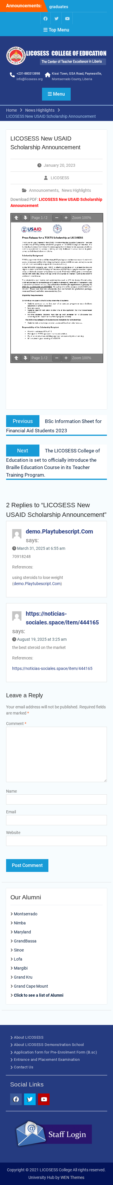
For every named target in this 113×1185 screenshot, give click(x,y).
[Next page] (25, 218)
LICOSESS (60, 177)
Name (11, 791)
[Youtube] (67, 18)
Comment (16, 723)
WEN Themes (72, 1177)
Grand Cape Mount (31, 986)
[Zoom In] (66, 218)
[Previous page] (16, 218)
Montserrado (25, 914)
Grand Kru (23, 977)
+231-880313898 (28, 74)
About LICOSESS (28, 1037)
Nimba (20, 923)
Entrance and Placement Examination (47, 1059)
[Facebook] (45, 18)
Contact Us (23, 1067)
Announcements (44, 190)
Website (13, 832)
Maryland (22, 932)
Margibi (21, 968)
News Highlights (76, 190)
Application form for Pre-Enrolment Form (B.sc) (55, 1052)
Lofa (18, 959)
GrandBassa (25, 941)
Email (11, 812)
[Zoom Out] (56, 218)
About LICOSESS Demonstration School (49, 1044)
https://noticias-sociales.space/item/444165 (52, 668)
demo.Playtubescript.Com (59, 531)
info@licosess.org (30, 79)
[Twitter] (56, 18)
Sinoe (19, 950)
